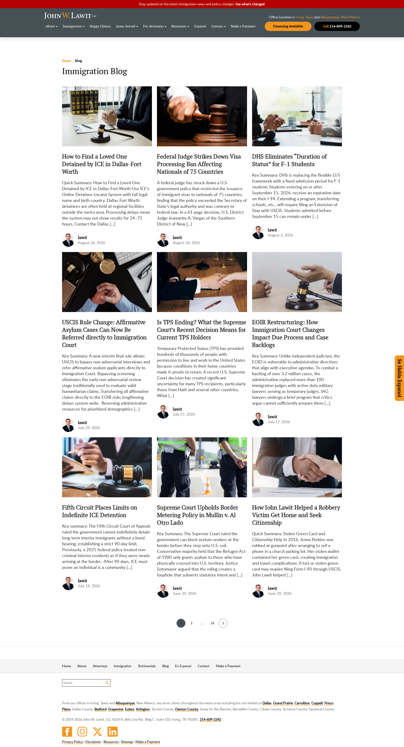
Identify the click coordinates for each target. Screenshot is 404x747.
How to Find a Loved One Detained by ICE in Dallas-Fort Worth (101, 164)
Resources (178, 26)
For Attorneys (153, 26)
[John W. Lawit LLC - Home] (70, 15)
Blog (165, 666)
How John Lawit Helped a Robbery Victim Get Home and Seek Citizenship (296, 515)
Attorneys (100, 666)
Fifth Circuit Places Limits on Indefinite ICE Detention (99, 511)
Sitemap (127, 741)
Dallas (266, 703)
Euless (129, 709)
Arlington (143, 709)
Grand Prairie (283, 703)
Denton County (186, 709)
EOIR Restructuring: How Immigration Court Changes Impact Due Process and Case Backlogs (290, 333)
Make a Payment (243, 26)
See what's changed (249, 4)
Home (66, 666)
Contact (217, 26)
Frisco (328, 703)
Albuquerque (125, 703)
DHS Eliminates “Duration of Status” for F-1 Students (289, 160)
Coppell (317, 703)
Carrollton (302, 703)
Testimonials (147, 666)
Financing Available (288, 26)
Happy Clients (100, 26)
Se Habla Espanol (399, 378)
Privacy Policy (72, 741)
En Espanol (183, 666)
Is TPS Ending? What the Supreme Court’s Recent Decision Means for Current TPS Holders (201, 329)
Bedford (100, 709)
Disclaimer (93, 741)
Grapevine (115, 709)
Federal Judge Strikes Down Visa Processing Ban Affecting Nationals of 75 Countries (199, 164)
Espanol (200, 26)
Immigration (72, 26)
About (50, 26)
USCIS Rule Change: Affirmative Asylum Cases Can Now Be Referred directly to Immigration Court (104, 333)
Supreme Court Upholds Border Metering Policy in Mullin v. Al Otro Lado (197, 515)
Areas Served (125, 26)
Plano (66, 709)
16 (212, 623)
